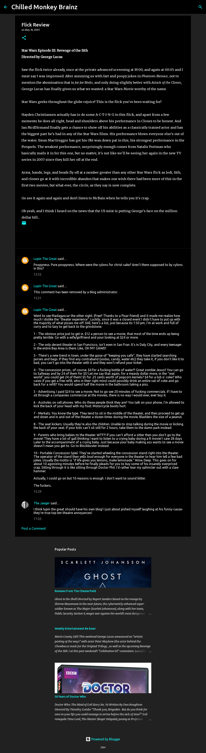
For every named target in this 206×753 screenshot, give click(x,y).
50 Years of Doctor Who (70, 696)
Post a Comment (34, 528)
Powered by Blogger (105, 739)
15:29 (37, 491)
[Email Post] (24, 224)
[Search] (83, 7)
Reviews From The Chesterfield (75, 591)
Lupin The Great (45, 258)
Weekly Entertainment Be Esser (75, 628)
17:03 (37, 519)
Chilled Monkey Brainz (44, 6)
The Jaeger (42, 503)
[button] (24, 38)
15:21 (37, 298)
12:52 (37, 274)
